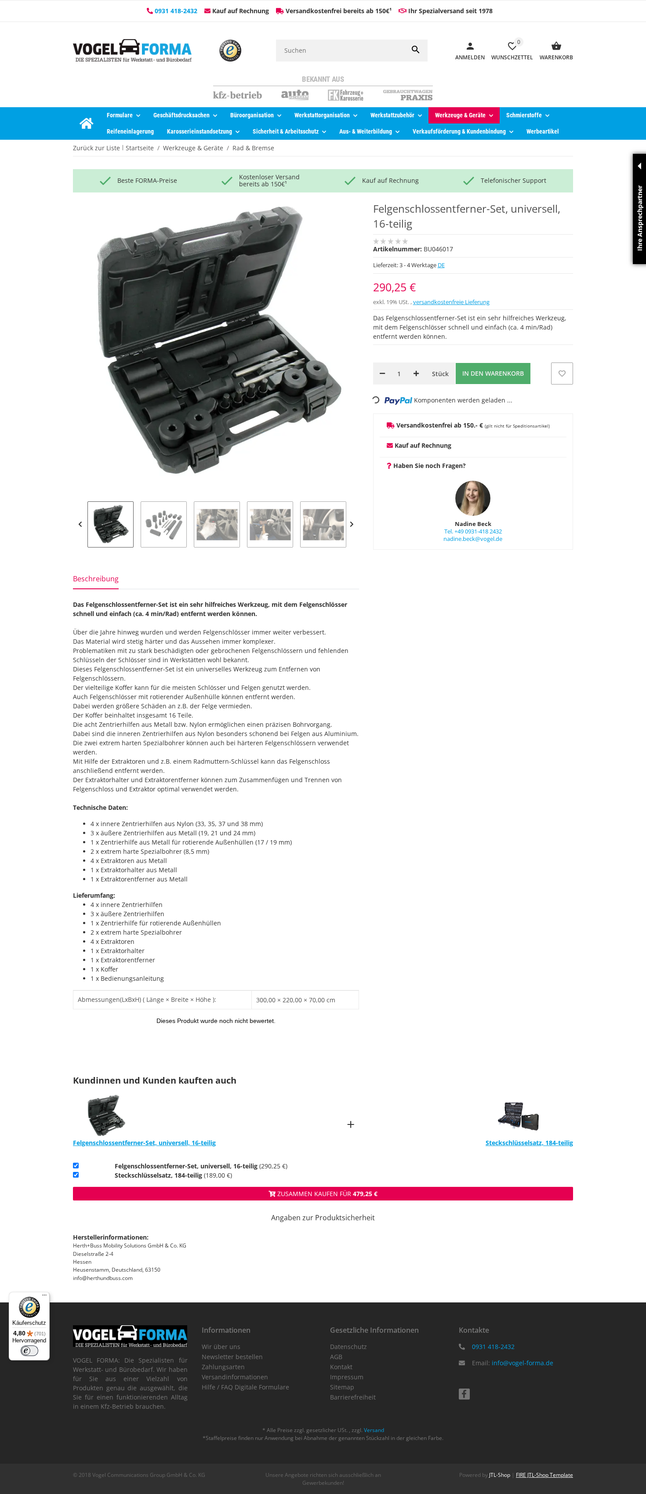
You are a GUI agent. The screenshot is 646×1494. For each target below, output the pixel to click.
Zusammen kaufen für (326, 1193)
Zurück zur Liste (96, 148)
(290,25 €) (201, 1166)
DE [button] (441, 265)
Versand (374, 1430)
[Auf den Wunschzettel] (562, 373)
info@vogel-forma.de (522, 1363)
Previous (80, 524)
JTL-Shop (500, 1475)
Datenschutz (348, 1346)
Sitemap (342, 1387)
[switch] (29, 1350)
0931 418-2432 (176, 11)
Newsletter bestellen (232, 1357)
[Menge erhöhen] (416, 373)
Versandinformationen (235, 1377)
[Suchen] (416, 51)
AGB (336, 1357)
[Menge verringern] (382, 373)
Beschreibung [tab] (96, 579)
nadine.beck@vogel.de (472, 539)
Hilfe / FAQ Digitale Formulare (245, 1387)
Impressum (346, 1377)
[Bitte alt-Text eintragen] (230, 51)
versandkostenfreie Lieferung (451, 302)
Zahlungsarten (223, 1367)
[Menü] (44, 1297)
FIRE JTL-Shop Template (544, 1475)
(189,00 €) (173, 1175)
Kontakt (341, 1367)
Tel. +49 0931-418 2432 (473, 531)
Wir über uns (221, 1346)
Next (352, 524)
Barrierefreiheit (353, 1397)
